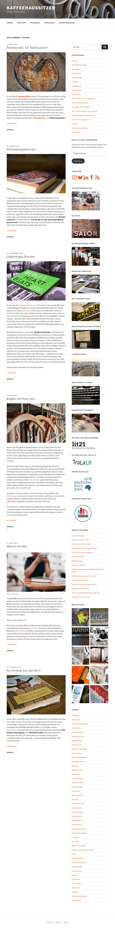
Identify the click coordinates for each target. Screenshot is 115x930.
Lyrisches (75, 837)
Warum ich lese (17, 546)
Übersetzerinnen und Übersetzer (83, 98)
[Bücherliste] (99, 617)
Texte (66, 922)
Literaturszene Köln (79, 829)
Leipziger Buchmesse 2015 (30, 305)
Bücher (49, 922)
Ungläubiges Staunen (21, 256)
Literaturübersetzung (79, 833)
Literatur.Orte (76, 90)
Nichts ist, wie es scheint (80, 589)
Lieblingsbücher (77, 820)
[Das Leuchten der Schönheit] (99, 675)
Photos (58, 922)
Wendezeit (76, 888)
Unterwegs (76, 879)
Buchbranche (77, 745)
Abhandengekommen (21, 149)
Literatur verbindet (78, 565)
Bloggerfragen (77, 740)
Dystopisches (76, 753)
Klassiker (75, 799)
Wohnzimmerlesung (79, 896)
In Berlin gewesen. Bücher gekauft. (84, 576)
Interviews (75, 774)
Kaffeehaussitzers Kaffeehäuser (83, 115)
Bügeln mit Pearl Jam (21, 399)
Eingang (10, 23)
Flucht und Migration (79, 757)
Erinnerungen (12, 496)
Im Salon (75, 82)
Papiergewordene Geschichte (82, 850)
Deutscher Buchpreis (79, 749)
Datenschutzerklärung (80, 128)
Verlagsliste (76, 94)
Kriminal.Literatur (78, 804)
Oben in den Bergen (79, 846)
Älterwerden (76, 720)
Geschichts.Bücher (78, 762)
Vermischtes (76, 883)
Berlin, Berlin (76, 728)
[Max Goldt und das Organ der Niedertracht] (99, 694)
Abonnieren (78, 161)
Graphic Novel (77, 770)
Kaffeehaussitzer (31, 7)
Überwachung (77, 871)
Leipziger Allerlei (77, 812)
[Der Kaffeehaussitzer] (99, 636)
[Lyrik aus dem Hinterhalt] (81, 636)
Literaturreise (76, 825)
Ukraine (74, 875)
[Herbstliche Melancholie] (81, 617)
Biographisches (77, 732)
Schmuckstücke (78, 858)
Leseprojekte (76, 86)
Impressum (76, 132)
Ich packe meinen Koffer (80, 540)
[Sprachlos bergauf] (81, 694)
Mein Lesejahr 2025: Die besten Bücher (86, 593)
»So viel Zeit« (34, 480)
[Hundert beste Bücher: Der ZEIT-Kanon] (81, 656)
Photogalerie (35, 23)
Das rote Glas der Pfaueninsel (82, 552)
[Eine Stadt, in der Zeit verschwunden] (99, 656)
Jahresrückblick (77, 778)
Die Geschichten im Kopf (80, 597)
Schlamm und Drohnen (80, 580)
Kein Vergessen (77, 795)
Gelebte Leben (77, 561)
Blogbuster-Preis (78, 736)
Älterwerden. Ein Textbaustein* (27, 47)
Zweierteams (76, 900)
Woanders (75, 892)
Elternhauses (12, 730)
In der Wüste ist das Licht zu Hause (84, 548)
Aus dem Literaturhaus (80, 103)
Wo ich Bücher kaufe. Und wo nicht (84, 111)
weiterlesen (11, 123)
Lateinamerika (77, 808)
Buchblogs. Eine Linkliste (81, 107)
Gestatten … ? (77, 766)
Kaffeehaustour (77, 787)
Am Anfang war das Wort (24, 670)
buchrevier (26, 311)
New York (75, 841)
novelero (34, 628)
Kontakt (74, 124)
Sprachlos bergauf (78, 536)
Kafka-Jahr (76, 791)
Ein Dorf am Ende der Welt (81, 544)
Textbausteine (49, 23)
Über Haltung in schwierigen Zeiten (84, 584)
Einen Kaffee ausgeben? (80, 120)
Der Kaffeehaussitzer (67, 23)
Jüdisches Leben (78, 783)
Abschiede (75, 715)
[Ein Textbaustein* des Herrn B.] (81, 675)
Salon (74, 854)
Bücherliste (21, 23)
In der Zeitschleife (78, 557)
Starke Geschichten (79, 862)
